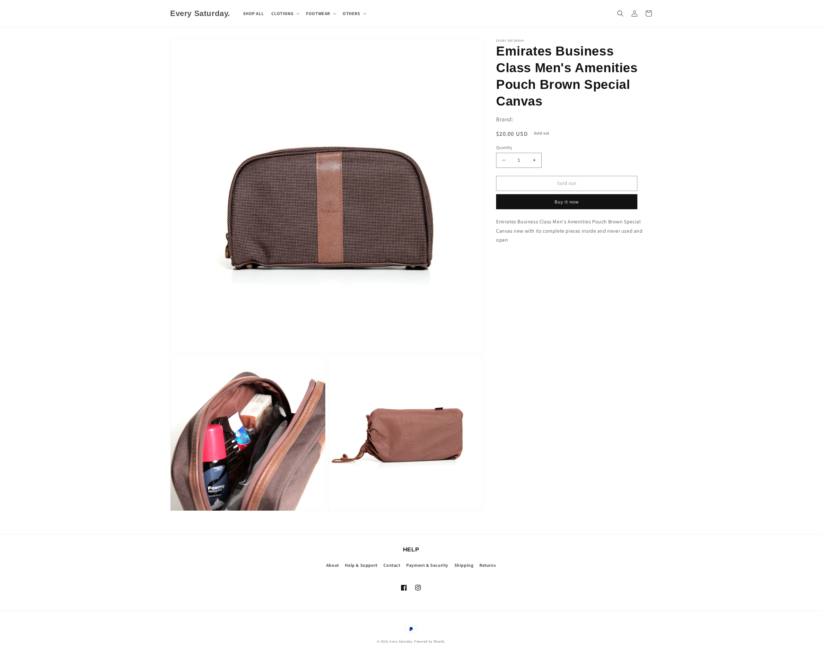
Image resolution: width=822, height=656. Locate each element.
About (332, 565)
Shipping (464, 565)
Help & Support (361, 565)
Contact (391, 565)
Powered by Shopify (429, 641)
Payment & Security (427, 565)
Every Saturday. (401, 641)
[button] (284, 13)
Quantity (504, 147)
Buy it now (567, 202)
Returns (487, 565)
